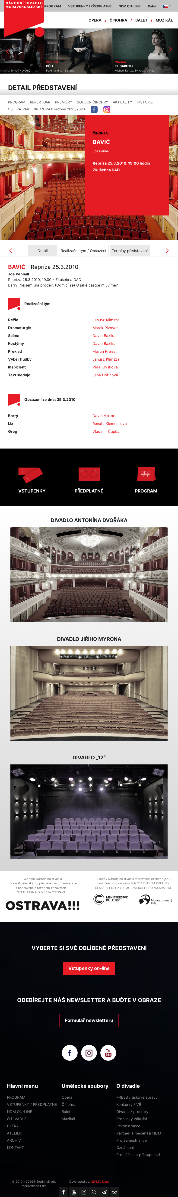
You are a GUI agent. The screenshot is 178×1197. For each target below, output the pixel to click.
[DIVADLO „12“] (89, 811)
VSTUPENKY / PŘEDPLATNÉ (32, 1104)
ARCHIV (14, 1140)
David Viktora (104, 415)
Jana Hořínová (105, 375)
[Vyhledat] (94, 1192)
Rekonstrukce (128, 1126)
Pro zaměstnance (131, 1140)
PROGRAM (16, 102)
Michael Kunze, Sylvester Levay (90, 70)
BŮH (5, 66)
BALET (141, 20)
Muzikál (68, 1118)
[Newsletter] (104, 1192)
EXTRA (13, 1126)
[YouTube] (74, 1192)
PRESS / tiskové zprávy (137, 1097)
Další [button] (152, 6)
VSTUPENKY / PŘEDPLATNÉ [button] (90, 6)
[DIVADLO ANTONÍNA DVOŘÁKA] (89, 574)
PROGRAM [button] (52, 6)
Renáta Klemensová (109, 423)
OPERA (95, 20)
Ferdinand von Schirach (17, 70)
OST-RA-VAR (18, 109)
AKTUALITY (122, 102)
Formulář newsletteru (89, 1020)
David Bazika (103, 335)
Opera (67, 1097)
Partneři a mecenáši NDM (138, 1133)
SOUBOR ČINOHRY (92, 102)
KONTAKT (15, 1147)
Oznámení (125, 1147)
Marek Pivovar (105, 327)
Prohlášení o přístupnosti (138, 1154)
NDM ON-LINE (19, 1111)
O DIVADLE (17, 1118)
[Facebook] (63, 1192)
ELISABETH (80, 66)
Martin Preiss (103, 351)
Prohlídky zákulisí (131, 1118)
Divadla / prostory (132, 1111)
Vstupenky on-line (89, 968)
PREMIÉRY (63, 102)
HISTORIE (145, 102)
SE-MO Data (100, 1181)
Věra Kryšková (105, 367)
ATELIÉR (14, 1133)
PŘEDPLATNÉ (89, 491)
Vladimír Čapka (105, 431)
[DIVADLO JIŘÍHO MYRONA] (89, 693)
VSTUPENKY (32, 491)
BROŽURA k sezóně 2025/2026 (59, 109)
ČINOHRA (118, 20)
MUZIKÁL (164, 20)
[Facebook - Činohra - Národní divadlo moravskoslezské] (94, 109)
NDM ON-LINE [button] (130, 6)
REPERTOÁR (40, 102)
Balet (66, 1111)
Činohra (68, 1104)
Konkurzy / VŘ (128, 1104)
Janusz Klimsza (105, 320)
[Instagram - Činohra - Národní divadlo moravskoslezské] (106, 109)
